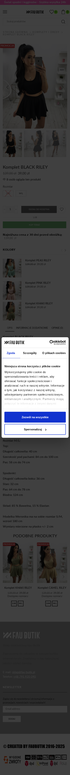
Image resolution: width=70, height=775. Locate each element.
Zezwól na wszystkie (35, 417)
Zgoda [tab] (11, 352)
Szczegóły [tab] (30, 352)
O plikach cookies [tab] (54, 352)
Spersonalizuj (33, 429)
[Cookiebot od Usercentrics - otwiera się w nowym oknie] (50, 342)
